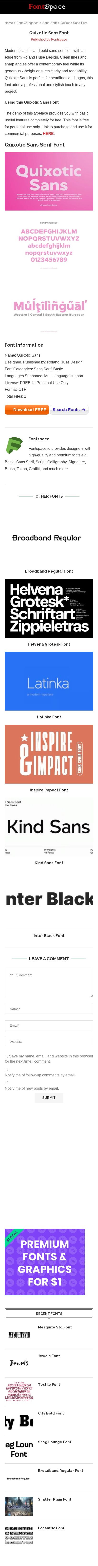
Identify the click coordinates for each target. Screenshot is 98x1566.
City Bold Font (51, 1413)
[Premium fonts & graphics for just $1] (45, 1232)
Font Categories (28, 23)
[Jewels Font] (19, 1363)
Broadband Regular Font (49, 571)
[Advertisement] (49, 1166)
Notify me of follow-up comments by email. (40, 1075)
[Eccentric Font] (19, 1535)
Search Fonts (66, 409)
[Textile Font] (19, 1391)
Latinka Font (49, 717)
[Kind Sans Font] (49, 827)
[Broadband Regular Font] (49, 535)
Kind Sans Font (49, 863)
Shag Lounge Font (54, 1442)
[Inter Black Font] (49, 899)
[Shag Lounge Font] (19, 1449)
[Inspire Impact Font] (49, 754)
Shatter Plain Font (54, 1499)
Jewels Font (49, 1356)
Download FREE (29, 409)
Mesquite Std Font (55, 1327)
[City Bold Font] (19, 1420)
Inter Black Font (49, 935)
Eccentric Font (51, 1528)
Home (9, 23)
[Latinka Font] (49, 681)
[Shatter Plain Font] (19, 1506)
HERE (48, 134)
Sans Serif (49, 23)
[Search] (93, 7)
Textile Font (49, 1384)
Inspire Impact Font (49, 790)
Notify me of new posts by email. (32, 1088)
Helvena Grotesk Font (49, 644)
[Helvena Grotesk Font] (49, 608)
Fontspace (59, 39)
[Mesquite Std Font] (19, 1334)
